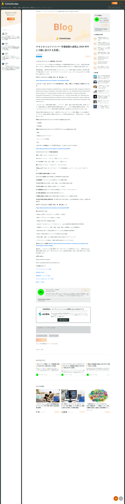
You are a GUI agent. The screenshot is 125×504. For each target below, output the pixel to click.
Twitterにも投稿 (54, 335)
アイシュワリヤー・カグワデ (52, 289)
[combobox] (116, 7)
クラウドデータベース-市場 (43, 269)
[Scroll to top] (121, 498)
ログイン (48, 343)
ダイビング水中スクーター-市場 (44, 279)
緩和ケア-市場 (40, 282)
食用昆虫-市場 (40, 272)
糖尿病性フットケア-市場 (43, 275)
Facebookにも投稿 (42, 335)
